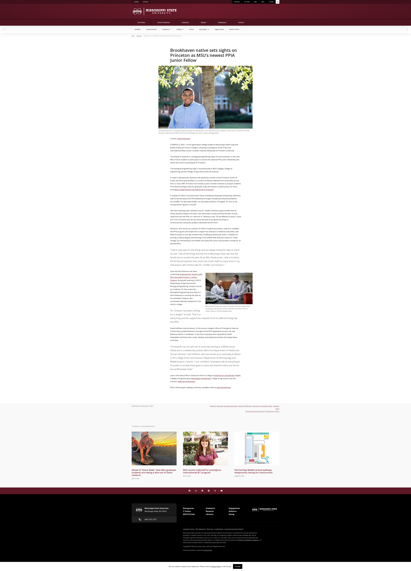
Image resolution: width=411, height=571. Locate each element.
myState (137, 2)
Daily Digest (203, 29)
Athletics (233, 511)
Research (210, 511)
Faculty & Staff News (245, 406)
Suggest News (219, 29)
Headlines (137, 29)
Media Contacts (234, 29)
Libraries (209, 514)
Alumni (203, 22)
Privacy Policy (216, 566)
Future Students (163, 22)
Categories (166, 29)
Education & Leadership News (227, 406)
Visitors (241, 22)
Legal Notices (219, 529)
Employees (222, 22)
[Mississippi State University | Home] (154, 11)
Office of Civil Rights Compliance (248, 540)
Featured (213, 406)
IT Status (187, 511)
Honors (276, 411)
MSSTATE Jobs (189, 514)
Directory (146, 2)
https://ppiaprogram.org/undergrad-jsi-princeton (194, 189)
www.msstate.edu (224, 387)
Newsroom (139, 36)
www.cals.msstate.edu (186, 381)
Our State (141, 22)
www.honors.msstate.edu (224, 375)
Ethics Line (210, 529)
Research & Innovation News (262, 406)
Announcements (151, 29)
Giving (231, 514)
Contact (271, 2)
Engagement (234, 508)
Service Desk (208, 550)
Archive (191, 29)
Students (185, 22)
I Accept (238, 566)
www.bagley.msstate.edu (201, 378)
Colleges (179, 29)
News (262, 2)
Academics (210, 508)
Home (133, 36)
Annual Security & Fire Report (234, 529)
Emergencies (188, 508)
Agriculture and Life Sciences (255, 411)
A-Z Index (247, 2)
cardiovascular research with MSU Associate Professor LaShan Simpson (186, 277)
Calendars (237, 2)
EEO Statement (200, 529)
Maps (255, 2)
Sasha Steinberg (183, 138)
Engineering (269, 411)
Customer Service (188, 529)
